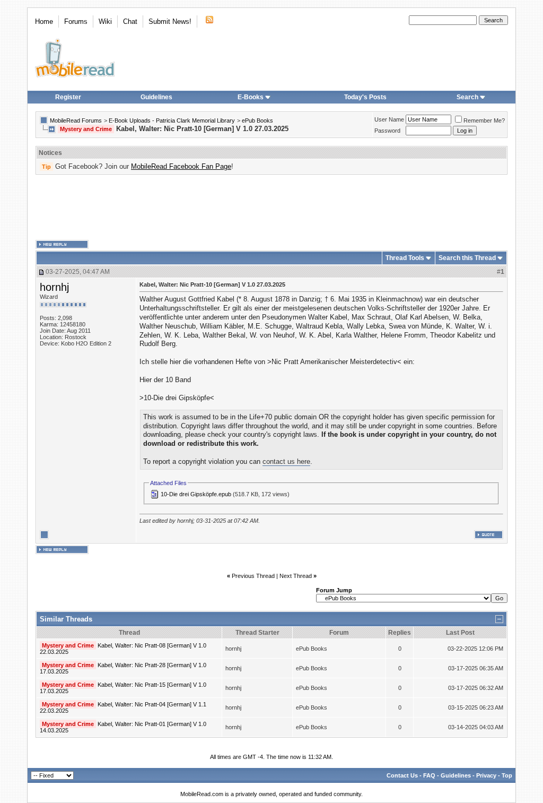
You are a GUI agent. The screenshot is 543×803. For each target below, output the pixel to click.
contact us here (286, 461)
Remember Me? (484, 120)
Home (44, 21)
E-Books (251, 97)
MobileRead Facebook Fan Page (181, 166)
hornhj (54, 287)
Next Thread (295, 576)
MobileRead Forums (76, 120)
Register (68, 97)
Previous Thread (253, 576)
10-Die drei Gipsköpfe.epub (196, 494)
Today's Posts (365, 97)
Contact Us (402, 775)
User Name (389, 119)
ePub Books (257, 120)
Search (467, 97)
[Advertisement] (271, 207)
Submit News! (169, 21)
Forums (75, 21)
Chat (130, 21)
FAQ (429, 775)
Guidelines (156, 97)
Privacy (486, 775)
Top (507, 775)
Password (387, 130)
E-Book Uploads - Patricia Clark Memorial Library (172, 120)
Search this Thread (467, 258)
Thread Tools (405, 258)
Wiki (105, 21)
